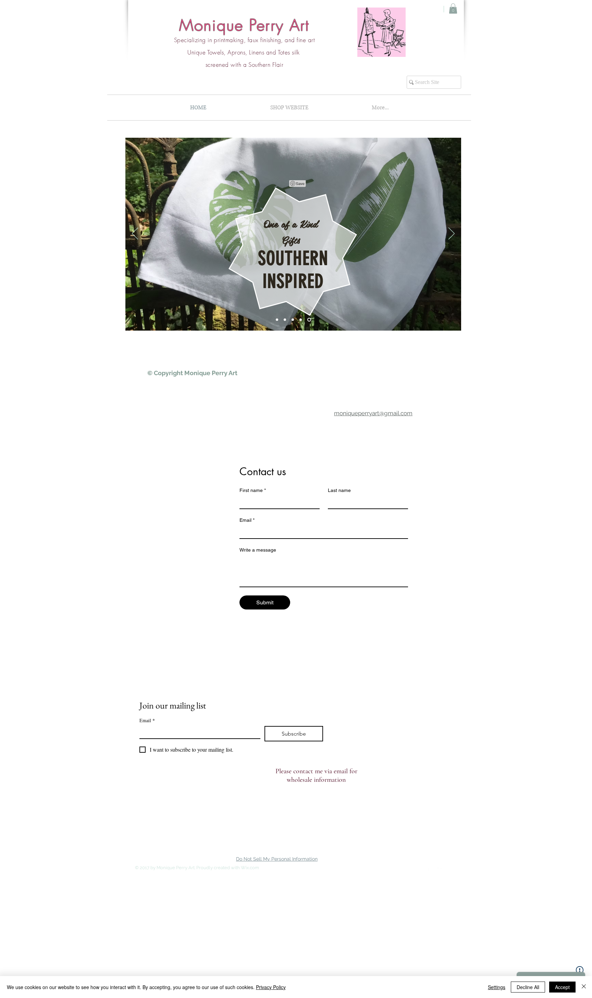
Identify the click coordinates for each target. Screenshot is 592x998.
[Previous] (135, 234)
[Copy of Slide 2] (310, 320)
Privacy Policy (271, 987)
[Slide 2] (286, 320)
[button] (453, 8)
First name (252, 490)
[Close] (584, 987)
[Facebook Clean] (426, 867)
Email (247, 520)
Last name (339, 490)
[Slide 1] (278, 320)
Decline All (528, 987)
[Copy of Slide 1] (302, 320)
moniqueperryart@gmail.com (373, 413)
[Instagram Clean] (440, 867)
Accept (562, 987)
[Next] (451, 234)
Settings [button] (496, 987)
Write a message (257, 550)
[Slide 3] (294, 320)
